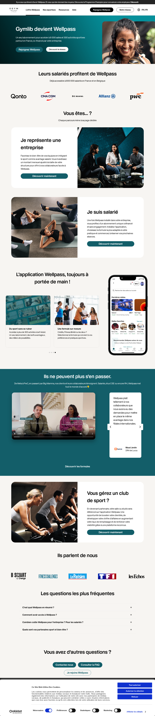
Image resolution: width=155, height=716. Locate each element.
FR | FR (145, 9)
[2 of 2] (51, 352)
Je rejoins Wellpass (77, 672)
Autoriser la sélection (135, 691)
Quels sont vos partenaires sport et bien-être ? (45, 629)
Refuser (135, 697)
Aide (74, 9)
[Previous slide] (110, 427)
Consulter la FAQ (90, 665)
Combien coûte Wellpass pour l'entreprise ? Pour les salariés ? (52, 622)
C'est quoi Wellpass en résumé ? (38, 607)
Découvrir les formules (77, 466)
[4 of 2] (55, 352)
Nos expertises (49, 9)
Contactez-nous (64, 665)
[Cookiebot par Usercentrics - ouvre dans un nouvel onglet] (15, 712)
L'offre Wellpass (33, 9)
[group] (18, 96)
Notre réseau (125, 9)
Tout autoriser (135, 685)
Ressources (64, 9)
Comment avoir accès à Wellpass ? (39, 614)
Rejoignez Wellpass (101, 9)
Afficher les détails (135, 712)
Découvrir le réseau (57, 49)
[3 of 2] (53, 352)
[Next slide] (140, 427)
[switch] (72, 710)
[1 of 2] (49, 352)
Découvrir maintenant (44, 176)
